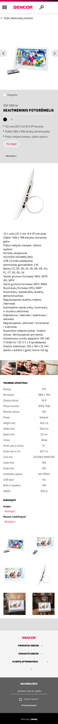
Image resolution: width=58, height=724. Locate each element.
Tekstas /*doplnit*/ (31, 699)
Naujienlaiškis (29, 684)
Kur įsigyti (11, 144)
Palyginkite (12, 95)
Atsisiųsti (10, 511)
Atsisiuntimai (11, 156)
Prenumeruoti (28, 705)
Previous (3, 53)
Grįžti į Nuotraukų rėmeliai (18, 18)
